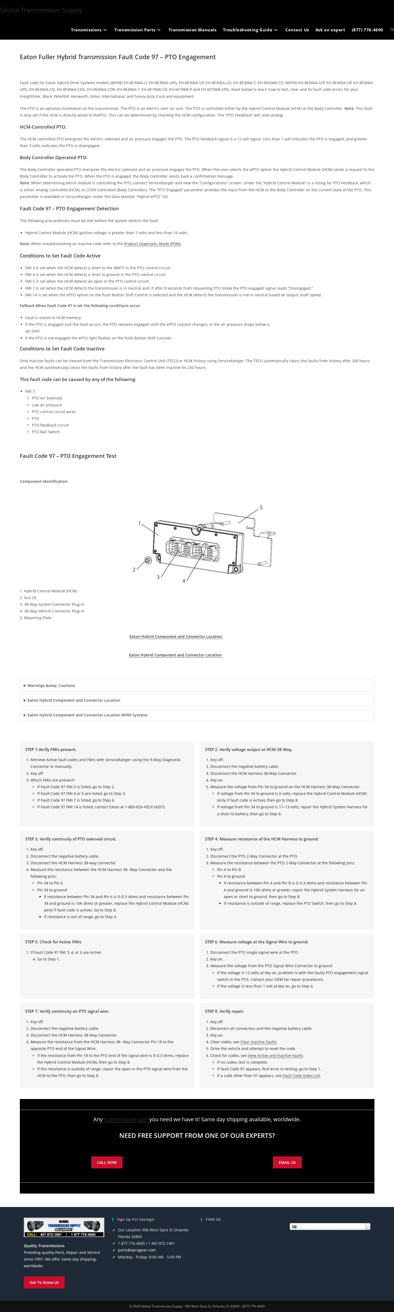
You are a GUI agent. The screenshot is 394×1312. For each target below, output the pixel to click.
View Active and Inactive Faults (275, 1055)
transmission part (126, 1119)
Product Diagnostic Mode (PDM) (152, 243)
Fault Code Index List (301, 1075)
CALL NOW (107, 1162)
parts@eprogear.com (137, 1250)
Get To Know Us (44, 1282)
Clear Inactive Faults (258, 1041)
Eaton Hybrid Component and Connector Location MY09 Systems (88, 714)
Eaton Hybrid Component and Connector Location (176, 636)
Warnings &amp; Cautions (51, 685)
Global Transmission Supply (41, 9)
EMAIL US (287, 1162)
